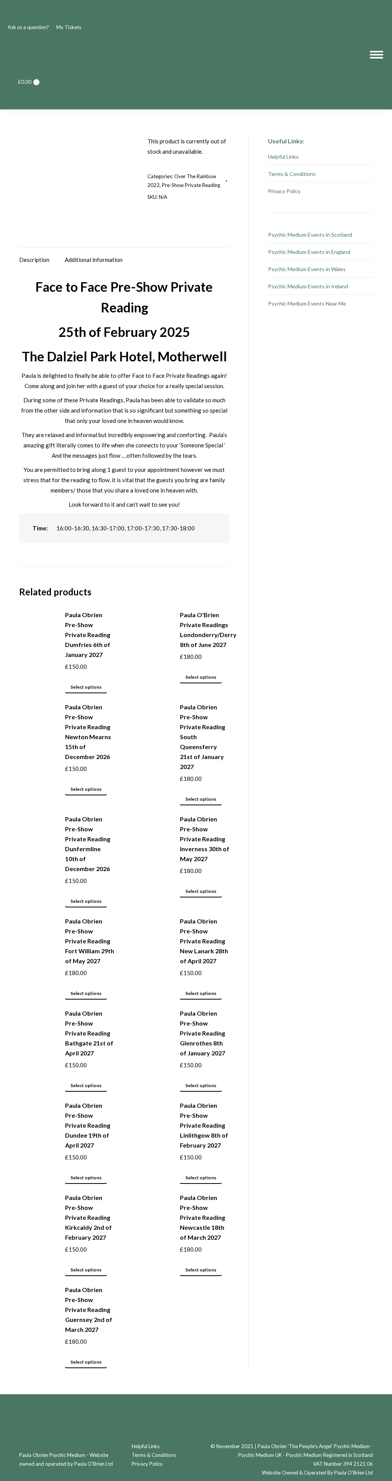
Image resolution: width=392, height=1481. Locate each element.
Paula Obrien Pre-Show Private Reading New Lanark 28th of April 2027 (204, 940)
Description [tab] (34, 259)
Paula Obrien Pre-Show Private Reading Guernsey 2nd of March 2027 (88, 1309)
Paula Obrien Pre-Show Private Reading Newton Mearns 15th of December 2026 (88, 731)
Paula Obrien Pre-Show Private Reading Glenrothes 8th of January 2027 (202, 1033)
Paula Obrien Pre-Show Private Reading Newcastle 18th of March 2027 (202, 1217)
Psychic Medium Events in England (309, 252)
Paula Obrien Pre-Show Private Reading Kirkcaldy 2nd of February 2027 (88, 1217)
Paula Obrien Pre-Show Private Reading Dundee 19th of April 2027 (87, 1125)
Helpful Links (283, 156)
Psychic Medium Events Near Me (307, 303)
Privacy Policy (284, 191)
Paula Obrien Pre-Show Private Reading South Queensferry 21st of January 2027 (202, 736)
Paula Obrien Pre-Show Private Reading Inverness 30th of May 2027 (204, 838)
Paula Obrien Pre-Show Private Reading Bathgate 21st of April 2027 (89, 1033)
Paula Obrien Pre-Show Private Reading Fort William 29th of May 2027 (89, 940)
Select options (85, 687)
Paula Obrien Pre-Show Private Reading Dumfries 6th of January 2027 (87, 634)
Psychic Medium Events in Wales (307, 269)
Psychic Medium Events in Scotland (310, 234)
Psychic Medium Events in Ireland (308, 286)
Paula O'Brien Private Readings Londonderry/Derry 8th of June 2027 (208, 629)
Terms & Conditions (292, 174)
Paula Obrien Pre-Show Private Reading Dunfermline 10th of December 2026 (87, 843)
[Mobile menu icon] (376, 55)
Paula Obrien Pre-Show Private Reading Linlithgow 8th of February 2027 (204, 1125)
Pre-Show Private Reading (191, 185)
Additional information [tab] (93, 259)
